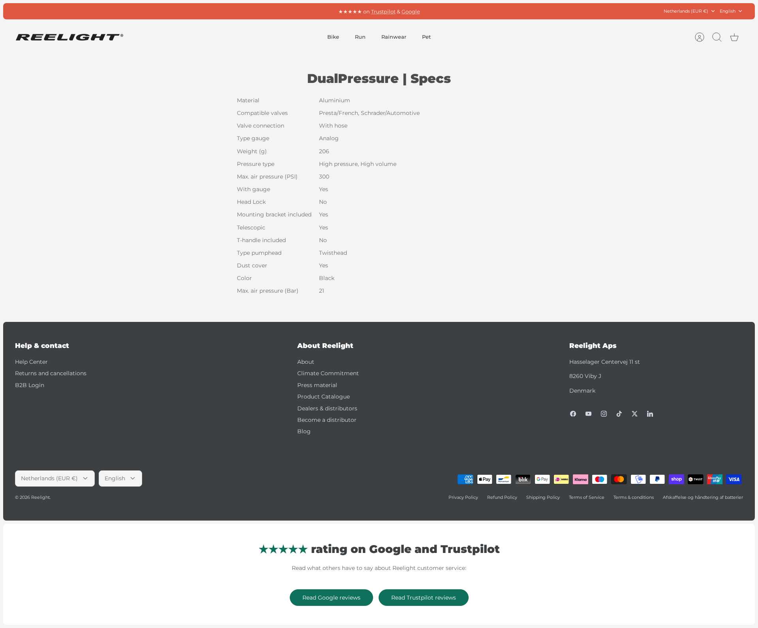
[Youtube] (588, 414)
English (727, 11)
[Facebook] (573, 414)
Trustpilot (383, 11)
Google (411, 11)
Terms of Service (586, 497)
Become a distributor (326, 419)
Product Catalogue (323, 396)
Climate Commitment (328, 373)
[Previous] (270, 11)
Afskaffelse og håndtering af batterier (703, 497)
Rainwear (393, 37)
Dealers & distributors (327, 408)
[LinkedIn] (650, 414)
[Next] (488, 11)
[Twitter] (634, 414)
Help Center (31, 361)
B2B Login (29, 385)
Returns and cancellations (50, 373)
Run (360, 37)
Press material (317, 385)
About (305, 361)
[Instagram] (604, 414)
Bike (333, 37)
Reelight (40, 497)
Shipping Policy (543, 497)
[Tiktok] (619, 414)
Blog (304, 431)
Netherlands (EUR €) (686, 11)
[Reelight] (69, 37)
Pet (426, 37)
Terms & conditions (634, 497)
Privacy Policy (463, 497)
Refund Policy (502, 497)
